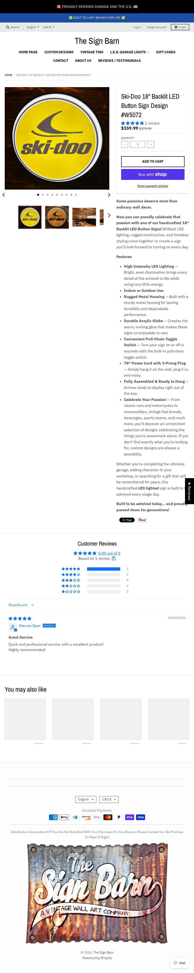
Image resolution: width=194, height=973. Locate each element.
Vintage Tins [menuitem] (91, 52)
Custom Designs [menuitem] (59, 52)
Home (8, 75)
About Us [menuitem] (83, 60)
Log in (137, 27)
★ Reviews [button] (189, 491)
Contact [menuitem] (60, 60)
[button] (133, 123)
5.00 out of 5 (109, 553)
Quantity (127, 138)
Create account (156, 27)
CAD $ (47, 27)
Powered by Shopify (97, 958)
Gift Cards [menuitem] (166, 52)
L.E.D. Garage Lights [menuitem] (128, 52)
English (31, 27)
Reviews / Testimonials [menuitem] (119, 60)
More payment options (152, 186)
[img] (20, 618)
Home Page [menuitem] (28, 52)
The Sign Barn (97, 40)
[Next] (109, 195)
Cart (182, 27)
